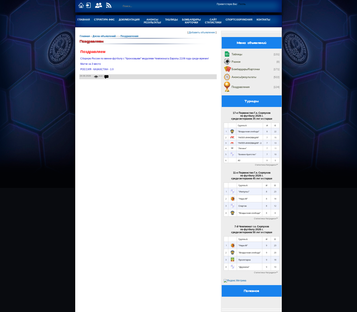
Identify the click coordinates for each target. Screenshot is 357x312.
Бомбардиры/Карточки (246, 69)
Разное (236, 61)
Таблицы (171, 19)
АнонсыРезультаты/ (152, 21)
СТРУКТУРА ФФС (104, 19)
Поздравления (129, 36)
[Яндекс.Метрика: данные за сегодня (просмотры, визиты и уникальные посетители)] (235, 280)
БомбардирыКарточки (191, 21)
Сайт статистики (213, 21)
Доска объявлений (104, 36)
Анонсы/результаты (244, 77)
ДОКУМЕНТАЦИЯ (129, 19)
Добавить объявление (202, 32)
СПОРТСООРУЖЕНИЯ (239, 19)
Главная (83, 19)
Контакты (263, 19)
